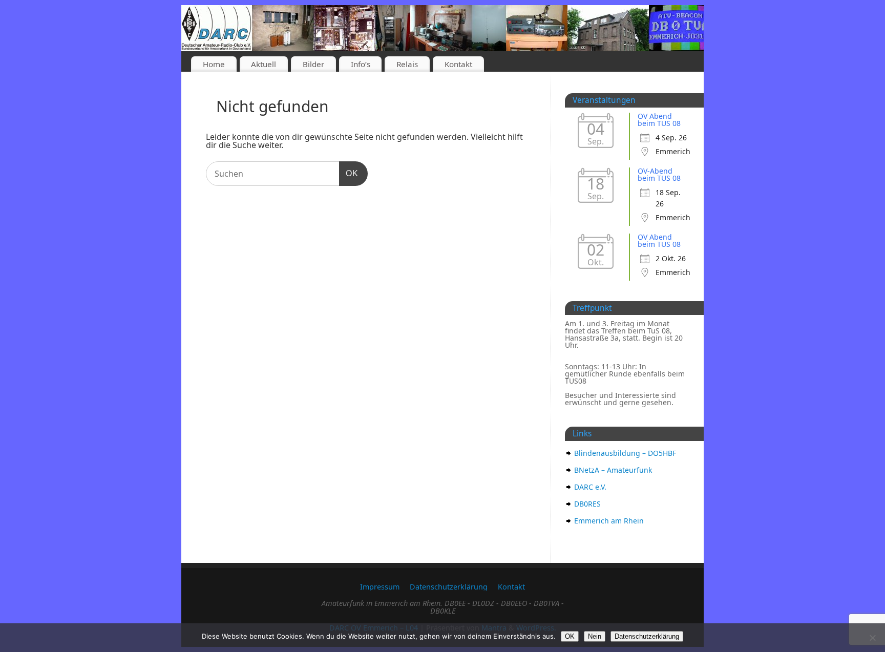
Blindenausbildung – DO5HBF (625, 453)
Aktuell (263, 64)
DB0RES (587, 504)
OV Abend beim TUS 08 (659, 119)
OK (349, 173)
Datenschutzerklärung (449, 587)
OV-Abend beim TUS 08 (659, 174)
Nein (594, 636)
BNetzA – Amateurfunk (613, 470)
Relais (407, 64)
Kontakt (458, 64)
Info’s (360, 64)
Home (214, 64)
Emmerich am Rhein (609, 520)
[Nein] (872, 638)
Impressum (379, 587)
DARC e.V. (590, 487)
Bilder (313, 64)
